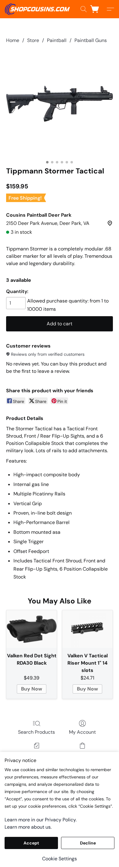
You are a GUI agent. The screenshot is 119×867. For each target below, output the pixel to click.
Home (12, 40)
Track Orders (36, 754)
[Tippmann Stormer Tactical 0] (59, 104)
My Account (82, 732)
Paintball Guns (90, 40)
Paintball (57, 40)
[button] (39, 9)
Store (33, 40)
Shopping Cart (83, 754)
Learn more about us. (28, 827)
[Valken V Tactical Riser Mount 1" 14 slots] (87, 629)
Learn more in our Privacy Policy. (41, 819)
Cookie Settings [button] (59, 858)
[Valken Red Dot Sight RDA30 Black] (31, 629)
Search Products (36, 732)
